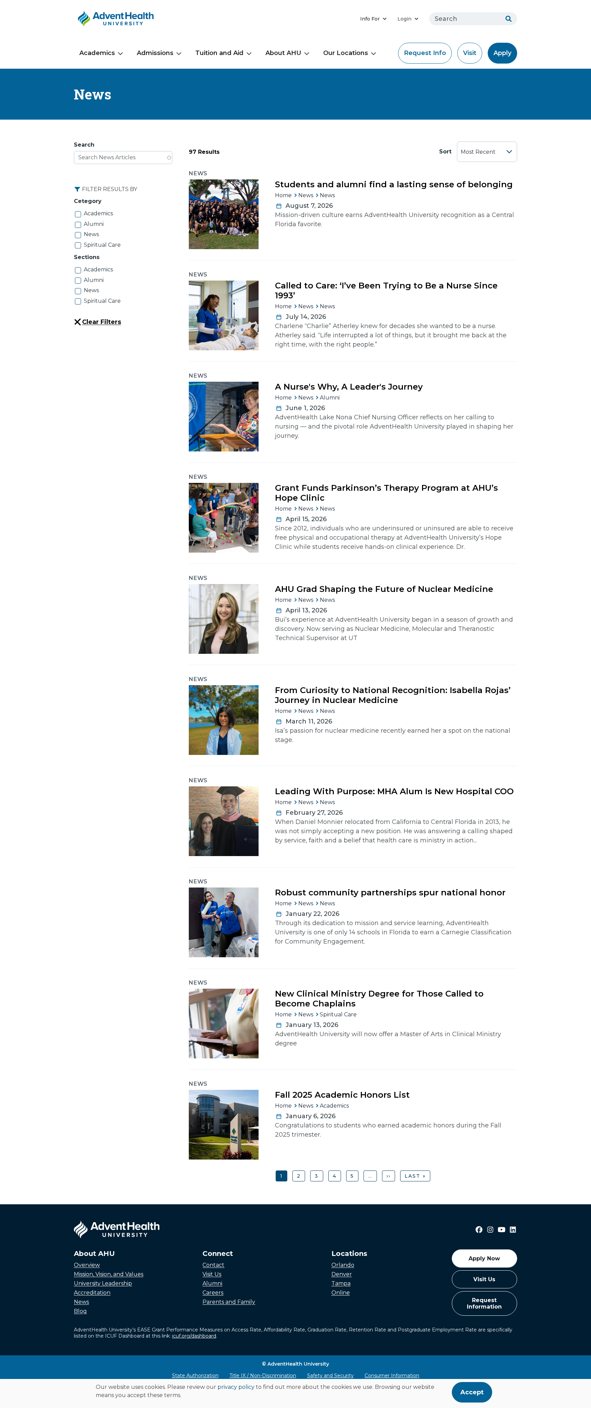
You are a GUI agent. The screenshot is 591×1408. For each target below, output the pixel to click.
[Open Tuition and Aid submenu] (249, 54)
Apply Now (484, 1258)
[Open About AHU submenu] (307, 54)
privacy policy (236, 1387)
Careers (212, 1292)
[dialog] (295, 1393)
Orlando (342, 1265)
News (91, 234)
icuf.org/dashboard (194, 1336)
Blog (80, 1311)
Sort (445, 151)
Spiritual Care (102, 245)
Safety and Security (330, 1375)
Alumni (94, 224)
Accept (472, 1392)
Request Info (425, 53)
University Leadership (103, 1283)
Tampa (341, 1283)
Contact (213, 1265)
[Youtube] (501, 1229)
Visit (469, 53)
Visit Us (211, 1274)
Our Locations (345, 53)
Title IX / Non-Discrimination (262, 1375)
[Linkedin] (513, 1229)
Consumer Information (392, 1375)
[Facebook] (479, 1229)
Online (340, 1292)
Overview (87, 1265)
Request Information (484, 1303)
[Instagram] (490, 1229)
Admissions (155, 53)
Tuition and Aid (219, 53)
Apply (502, 53)
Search (84, 144)
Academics (97, 53)
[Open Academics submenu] (120, 54)
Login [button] (404, 19)
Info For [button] (370, 19)
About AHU (283, 53)
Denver (341, 1274)
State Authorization (195, 1375)
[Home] (116, 19)
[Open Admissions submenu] (179, 54)
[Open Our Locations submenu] (373, 54)
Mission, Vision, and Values (108, 1274)
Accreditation (92, 1292)
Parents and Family (228, 1302)
